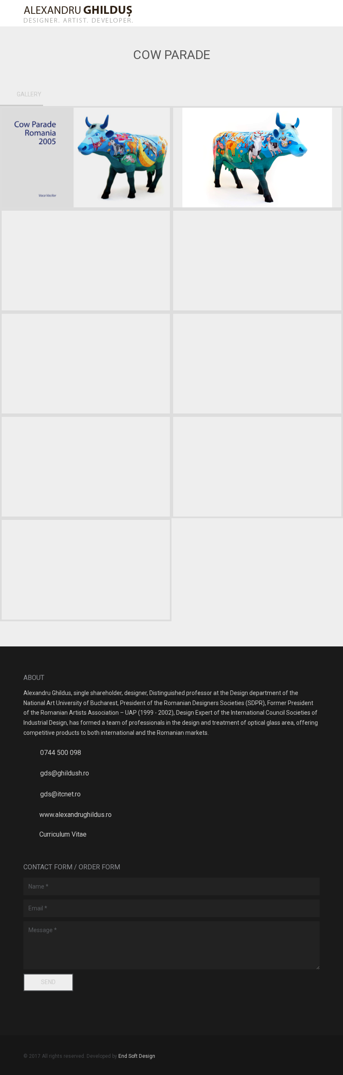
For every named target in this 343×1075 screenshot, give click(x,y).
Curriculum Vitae (63, 834)
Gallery (29, 94)
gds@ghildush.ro (64, 773)
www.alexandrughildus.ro (75, 815)
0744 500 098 (60, 753)
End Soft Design (136, 1056)
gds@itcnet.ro (60, 794)
